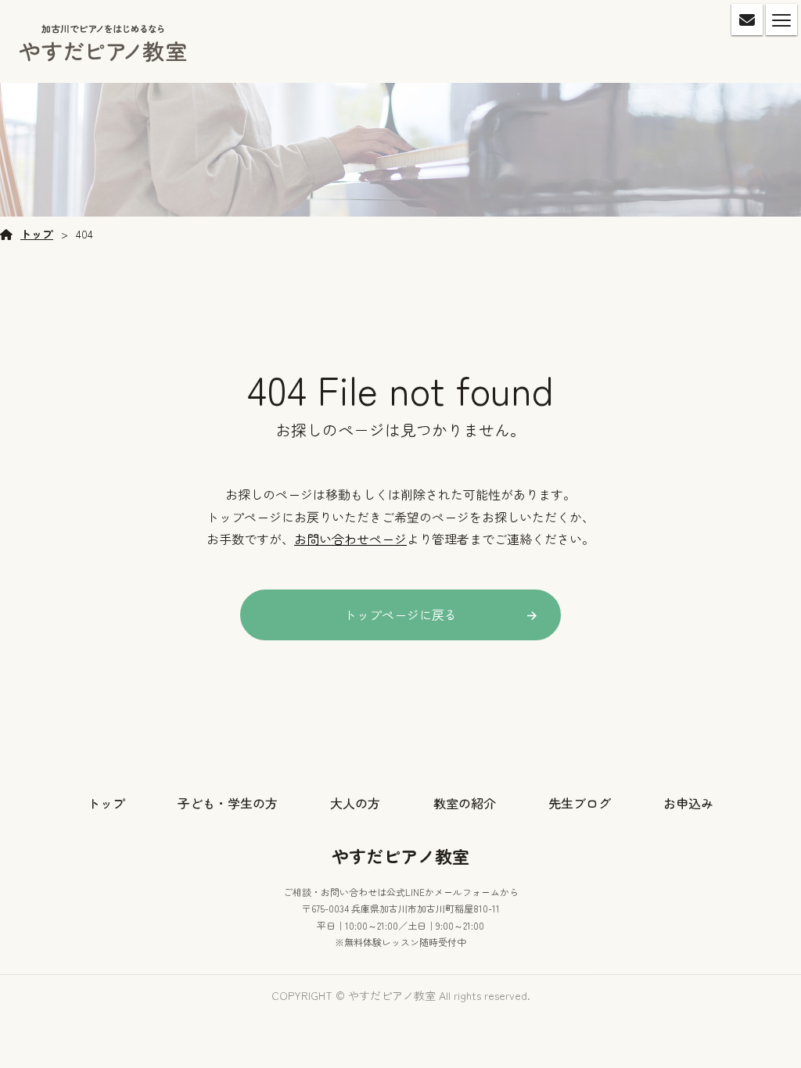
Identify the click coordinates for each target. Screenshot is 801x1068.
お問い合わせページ (350, 538)
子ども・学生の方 (228, 803)
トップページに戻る (400, 614)
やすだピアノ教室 (400, 855)
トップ (36, 234)
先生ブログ (579, 803)
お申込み (688, 803)
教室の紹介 (464, 803)
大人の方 (355, 803)
